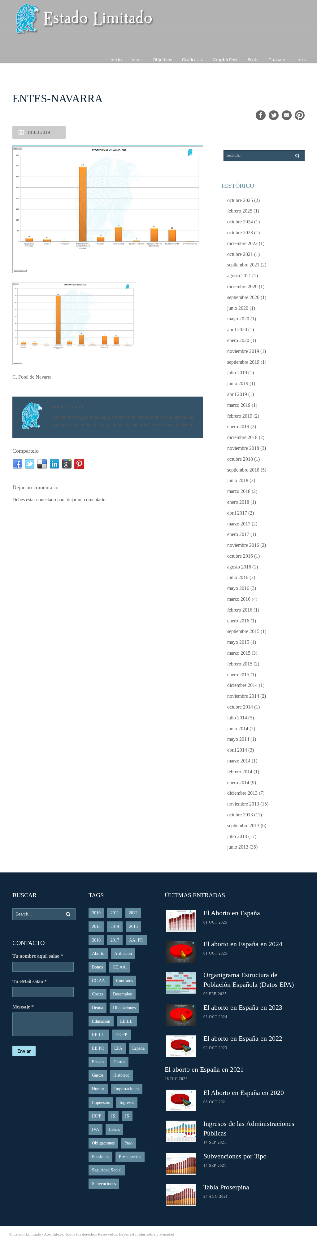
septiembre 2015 (243, 631)
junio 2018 (237, 480)
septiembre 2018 (243, 469)
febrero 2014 (239, 771)
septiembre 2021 (243, 264)
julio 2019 (237, 372)
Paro (128, 1143)
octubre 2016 (240, 556)
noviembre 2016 (243, 545)
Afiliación (123, 953)
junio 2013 (237, 847)
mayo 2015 (238, 642)
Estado (98, 1062)
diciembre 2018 (242, 437)
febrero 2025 (239, 210)
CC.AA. (120, 967)
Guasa (276, 60)
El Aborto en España (231, 913)
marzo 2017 (238, 523)
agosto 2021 (239, 275)
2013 (96, 926)
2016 (96, 940)
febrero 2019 (239, 416)
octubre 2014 (240, 706)
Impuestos (101, 1102)
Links (300, 60)
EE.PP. (121, 1034)
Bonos (97, 967)
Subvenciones (104, 1183)
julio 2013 (237, 836)
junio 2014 (237, 728)
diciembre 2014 (242, 685)
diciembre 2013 (242, 793)
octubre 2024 (240, 221)
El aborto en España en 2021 (204, 1069)
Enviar (24, 1051)
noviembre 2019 (243, 351)
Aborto (98, 953)
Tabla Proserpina (226, 1187)
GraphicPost (225, 60)
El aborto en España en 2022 (242, 1038)
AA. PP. (136, 940)
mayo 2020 (238, 318)
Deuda (97, 1007)
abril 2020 (237, 329)
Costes (97, 994)
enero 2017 (238, 534)
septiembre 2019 (243, 362)
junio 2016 (237, 577)
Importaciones (126, 1089)
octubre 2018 (240, 459)
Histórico (121, 1075)
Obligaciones (103, 1143)
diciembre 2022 (242, 243)
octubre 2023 (240, 232)
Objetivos (162, 60)
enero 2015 (238, 674)
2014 (115, 926)
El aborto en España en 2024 (242, 944)
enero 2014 (238, 782)
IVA (95, 1129)
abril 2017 (237, 513)
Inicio (116, 60)
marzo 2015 (238, 653)
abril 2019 (237, 394)
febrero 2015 (239, 663)
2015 (133, 926)
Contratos (124, 980)
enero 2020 (238, 340)
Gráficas (192, 60)
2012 (133, 913)
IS (113, 1116)
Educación (101, 1021)
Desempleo (122, 994)
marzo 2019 (238, 405)
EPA (118, 1048)
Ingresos (126, 1102)
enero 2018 (238, 502)
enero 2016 (238, 620)
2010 (96, 913)
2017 (115, 940)
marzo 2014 (238, 760)
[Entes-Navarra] (107, 209)
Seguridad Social (107, 1170)
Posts (253, 60)
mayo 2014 (238, 739)
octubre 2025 (240, 200)
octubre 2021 (240, 254)
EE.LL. (127, 1021)
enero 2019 (238, 426)
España (138, 1048)
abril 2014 (237, 750)
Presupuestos (130, 1156)
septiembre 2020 (243, 297)
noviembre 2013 (243, 803)
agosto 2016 (239, 566)
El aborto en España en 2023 (242, 1007)
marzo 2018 (238, 491)
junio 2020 (237, 308)
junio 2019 (237, 383)
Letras (114, 1129)
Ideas (137, 60)
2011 (115, 913)
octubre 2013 (240, 814)
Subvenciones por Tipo (235, 1156)
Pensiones (100, 1156)
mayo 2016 (238, 588)
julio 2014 (237, 717)
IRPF (96, 1116)
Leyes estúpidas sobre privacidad (146, 1234)
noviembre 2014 (243, 696)
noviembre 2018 (243, 448)
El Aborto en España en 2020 (243, 1092)
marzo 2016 (238, 599)
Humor (98, 1089)
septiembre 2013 (243, 825)
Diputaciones (124, 1007)
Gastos (119, 1062)
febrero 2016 (239, 610)
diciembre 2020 (242, 286)
